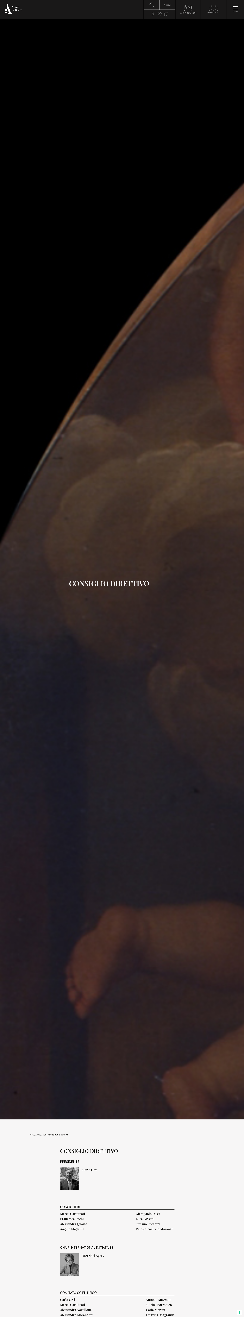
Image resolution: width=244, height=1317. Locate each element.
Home (31, 1135)
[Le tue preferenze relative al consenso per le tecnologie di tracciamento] (239, 1312)
